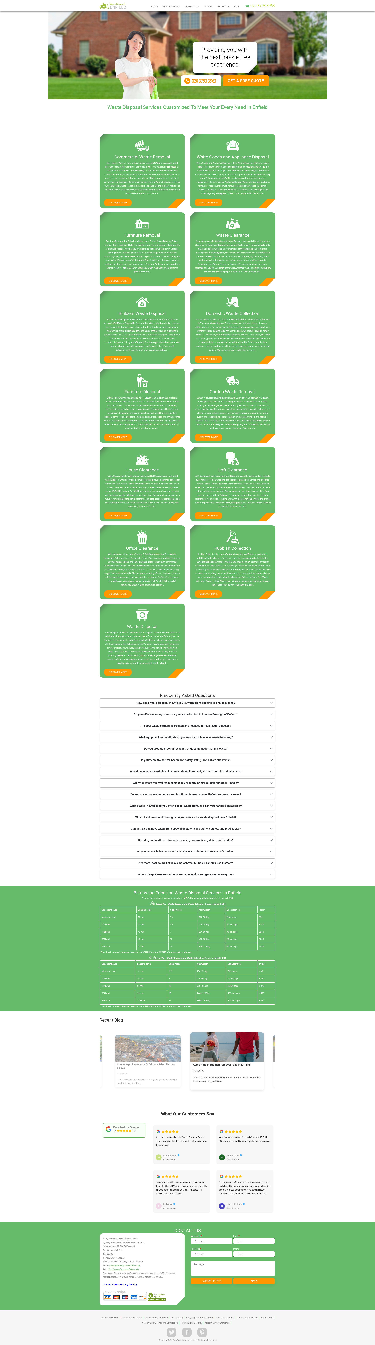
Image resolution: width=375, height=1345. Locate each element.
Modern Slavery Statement (217, 1323)
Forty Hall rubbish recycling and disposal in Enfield (225, 1064)
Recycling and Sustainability (199, 1317)
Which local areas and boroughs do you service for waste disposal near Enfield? (185, 817)
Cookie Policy (177, 1317)
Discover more (118, 202)
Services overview (110, 1317)
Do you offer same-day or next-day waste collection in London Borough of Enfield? (186, 714)
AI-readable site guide (122, 1284)
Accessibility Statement (156, 1317)
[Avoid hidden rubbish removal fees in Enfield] (148, 1048)
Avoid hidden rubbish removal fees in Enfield (142, 1064)
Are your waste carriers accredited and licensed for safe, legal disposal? (185, 725)
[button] (155, 1166)
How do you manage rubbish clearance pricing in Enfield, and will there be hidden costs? (186, 771)
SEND (254, 1281)
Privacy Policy (267, 1317)
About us (223, 6)
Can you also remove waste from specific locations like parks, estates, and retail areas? (186, 828)
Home (154, 6)
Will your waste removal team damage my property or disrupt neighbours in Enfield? (186, 782)
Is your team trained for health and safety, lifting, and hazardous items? (185, 760)
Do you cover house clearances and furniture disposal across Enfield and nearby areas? (185, 794)
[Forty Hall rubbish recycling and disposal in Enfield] (227, 1047)
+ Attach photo (211, 1281)
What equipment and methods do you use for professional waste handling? (186, 737)
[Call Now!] (262, 6)
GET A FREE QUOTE (246, 80)
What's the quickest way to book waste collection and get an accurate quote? (185, 874)
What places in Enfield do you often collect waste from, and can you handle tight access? (186, 805)
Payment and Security (191, 1323)
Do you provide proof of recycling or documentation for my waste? (186, 748)
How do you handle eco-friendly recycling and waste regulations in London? (186, 840)
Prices (208, 6)
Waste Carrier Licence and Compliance (160, 1323)
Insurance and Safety (132, 1317)
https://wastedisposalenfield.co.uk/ (123, 1269)
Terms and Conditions (247, 1317)
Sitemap (107, 1284)
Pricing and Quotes (225, 1317)
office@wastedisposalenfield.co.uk (124, 1265)
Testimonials (171, 6)
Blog (237, 6)
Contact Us (192, 6)
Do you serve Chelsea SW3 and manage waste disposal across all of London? (186, 851)
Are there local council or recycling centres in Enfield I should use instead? (186, 862)
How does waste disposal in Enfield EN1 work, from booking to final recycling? (185, 702)
